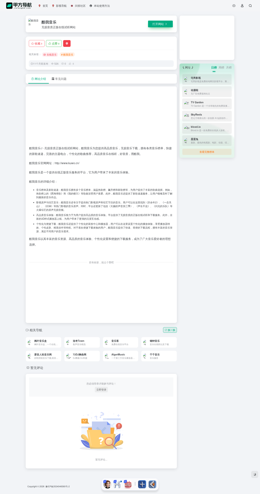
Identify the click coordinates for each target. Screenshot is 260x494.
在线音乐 (52, 54)
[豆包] (107, 484)
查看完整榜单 (207, 151)
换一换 (171, 330)
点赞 (55, 43)
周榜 (221, 67)
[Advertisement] (101, 117)
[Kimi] (118, 484)
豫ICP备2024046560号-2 (57, 486)
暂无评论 (36, 367)
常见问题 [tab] (61, 79)
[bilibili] (128, 484)
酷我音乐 (35, 148)
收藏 (38, 43)
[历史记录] (234, 5)
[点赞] (101, 255)
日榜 (214, 67)
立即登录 (101, 389)
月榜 (229, 67)
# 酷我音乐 (67, 54)
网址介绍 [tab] (40, 79)
